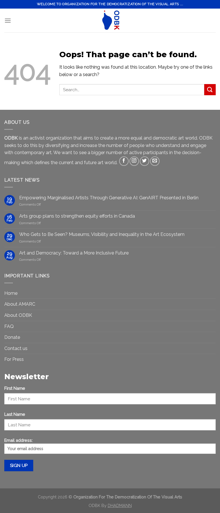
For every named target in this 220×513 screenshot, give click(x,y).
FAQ (9, 326)
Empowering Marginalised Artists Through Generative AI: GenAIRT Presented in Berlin (109, 197)
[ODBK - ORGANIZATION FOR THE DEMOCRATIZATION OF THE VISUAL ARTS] (110, 20)
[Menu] (7, 20)
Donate (12, 337)
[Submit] (210, 89)
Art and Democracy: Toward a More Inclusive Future (74, 253)
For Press (14, 359)
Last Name (14, 414)
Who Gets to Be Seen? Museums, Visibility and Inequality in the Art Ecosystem (101, 234)
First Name (14, 388)
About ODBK (18, 315)
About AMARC (19, 304)
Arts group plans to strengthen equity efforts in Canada (77, 216)
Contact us (16, 348)
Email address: (18, 440)
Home (10, 293)
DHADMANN (120, 505)
